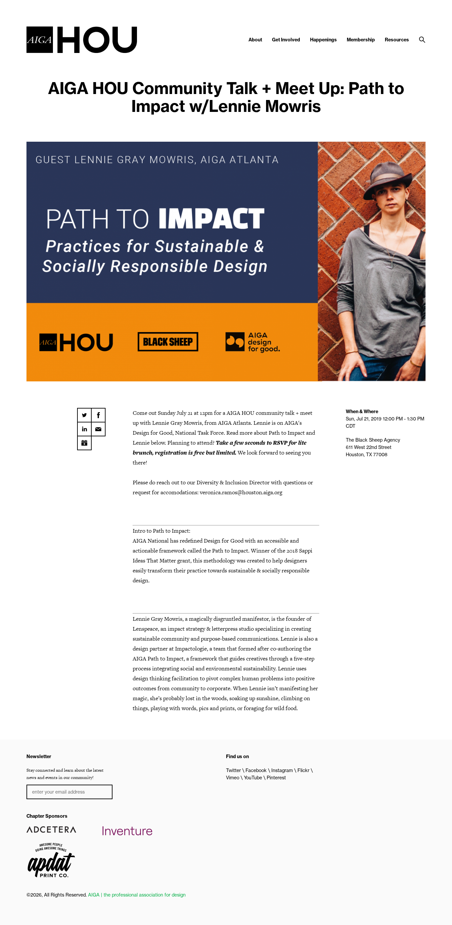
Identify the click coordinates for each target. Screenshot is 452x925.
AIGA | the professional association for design (137, 895)
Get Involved (286, 40)
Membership (361, 40)
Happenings (323, 40)
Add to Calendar (84, 440)
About (255, 40)
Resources (397, 40)
